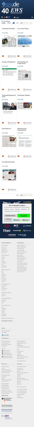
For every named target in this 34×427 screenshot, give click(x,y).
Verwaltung (19, 384)
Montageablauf (7, 352)
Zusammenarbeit (20, 271)
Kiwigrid (3, 295)
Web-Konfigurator (21, 247)
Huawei (3, 257)
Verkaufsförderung (21, 258)
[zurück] (27, 23)
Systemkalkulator (21, 245)
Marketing (19, 381)
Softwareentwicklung (21, 386)
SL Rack (3, 290)
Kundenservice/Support (22, 263)
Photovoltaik (4, 345)
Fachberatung (20, 248)
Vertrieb (18, 371)
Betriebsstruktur (5, 387)
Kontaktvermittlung (21, 252)
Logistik (18, 375)
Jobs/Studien (20, 397)
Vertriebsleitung (20, 369)
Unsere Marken (6, 242)
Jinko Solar (4, 248)
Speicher (19, 354)
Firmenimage (20, 261)
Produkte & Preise (7, 320)
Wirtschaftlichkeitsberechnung (23, 347)
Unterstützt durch (5, 381)
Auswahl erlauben (10, 215)
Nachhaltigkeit (5, 385)
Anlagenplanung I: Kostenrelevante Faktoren (7, 354)
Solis (3, 264)
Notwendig (8, 219)
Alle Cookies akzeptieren (23, 216)
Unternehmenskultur (6, 369)
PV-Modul (19, 352)
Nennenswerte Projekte (22, 264)
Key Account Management (22, 372)
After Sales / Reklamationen (21, 256)
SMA (3, 260)
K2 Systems (4, 285)
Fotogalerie (4, 376)
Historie (3, 368)
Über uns (4, 364)
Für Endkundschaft (21, 391)
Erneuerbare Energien (6, 344)
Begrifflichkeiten (20, 355)
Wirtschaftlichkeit (21, 341)
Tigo (2, 302)
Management (20, 368)
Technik (3, 348)
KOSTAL (3, 261)
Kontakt (19, 364)
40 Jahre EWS (5, 393)
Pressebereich (5, 388)
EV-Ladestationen (6, 305)
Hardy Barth (4, 314)
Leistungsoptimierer (6, 298)
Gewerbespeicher (21, 360)
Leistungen (20, 242)
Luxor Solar (4, 247)
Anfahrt (19, 396)
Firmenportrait (5, 366)
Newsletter (4, 332)
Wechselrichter (5, 255)
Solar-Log (4, 294)
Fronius (3, 258)
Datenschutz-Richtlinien (14, 211)
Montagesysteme (6, 284)
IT (17, 385)
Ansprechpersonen (21, 366)
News (3, 328)
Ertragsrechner (20, 345)
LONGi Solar (4, 250)
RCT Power (4, 265)
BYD (3, 271)
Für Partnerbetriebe (22, 389)
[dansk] (7, 17)
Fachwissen (5, 338)
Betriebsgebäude (6, 375)
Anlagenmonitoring (6, 292)
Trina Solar (4, 252)
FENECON (4, 267)
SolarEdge (4, 262)
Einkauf (18, 382)
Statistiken (17, 220)
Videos (3, 378)
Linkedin (6, 335)
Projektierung (20, 374)
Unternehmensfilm (5, 372)
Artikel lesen (13, 56)
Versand (19, 376)
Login (17, 17)
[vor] (30, 23)
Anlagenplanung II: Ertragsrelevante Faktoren (7, 357)
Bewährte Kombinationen (8, 318)
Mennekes (4, 315)
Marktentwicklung (6, 341)
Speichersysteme (6, 269)
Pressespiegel (5, 383)
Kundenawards (21, 260)
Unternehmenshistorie (22, 270)
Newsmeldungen (6, 330)
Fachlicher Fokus (20, 266)
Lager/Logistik (20, 250)
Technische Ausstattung (7, 379)
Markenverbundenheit (21, 269)
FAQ (18, 349)
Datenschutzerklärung (7, 392)
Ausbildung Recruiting (22, 267)
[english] (9, 17)
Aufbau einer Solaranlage (22, 357)
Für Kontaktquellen (21, 392)
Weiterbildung (20, 253)
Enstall (3, 287)
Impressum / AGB (6, 390)
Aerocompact (4, 288)
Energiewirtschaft (5, 343)
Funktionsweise (7, 350)
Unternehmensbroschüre (7, 371)
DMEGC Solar (5, 251)
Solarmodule (5, 245)
